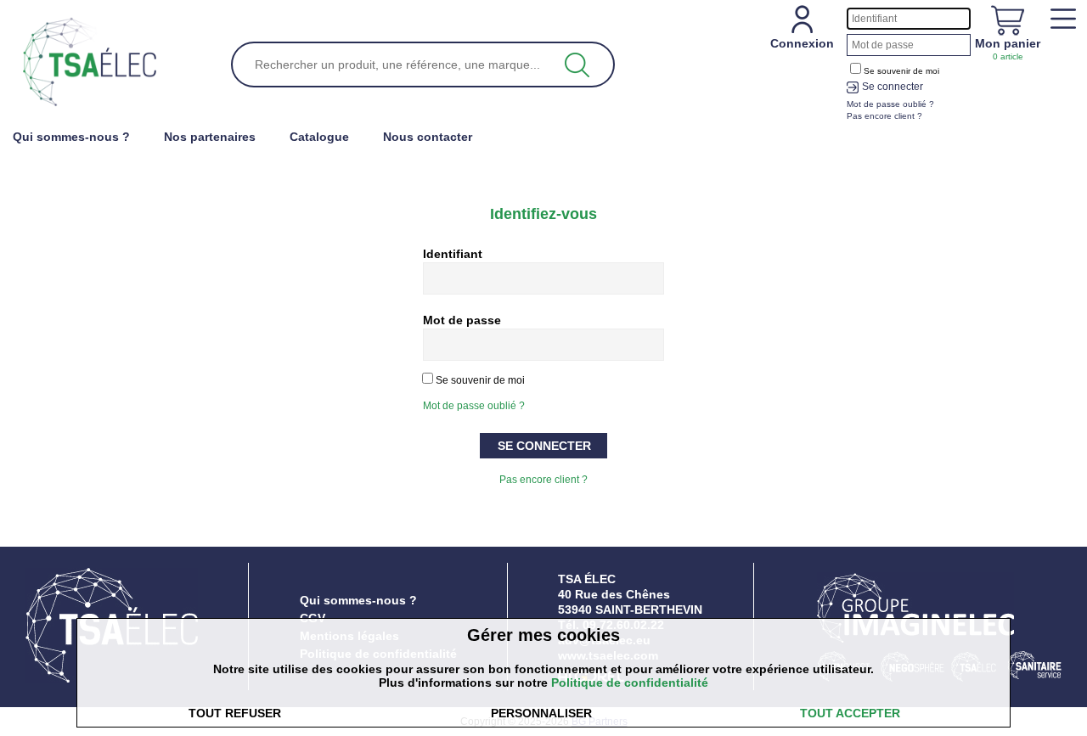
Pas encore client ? (543, 480)
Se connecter (892, 87)
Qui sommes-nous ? (358, 600)
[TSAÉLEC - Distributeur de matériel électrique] (89, 63)
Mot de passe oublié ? (474, 406)
